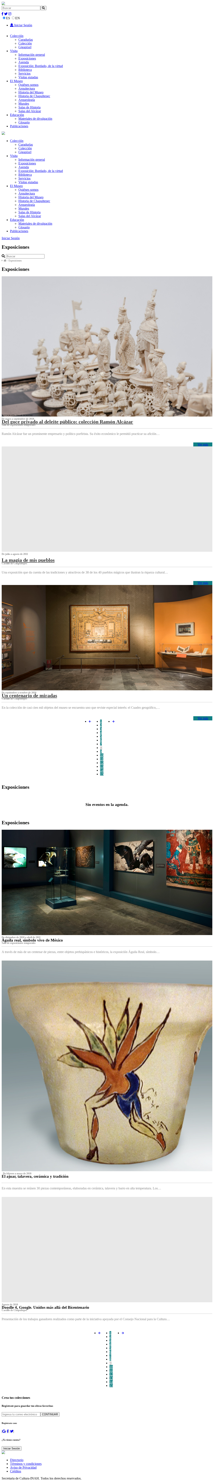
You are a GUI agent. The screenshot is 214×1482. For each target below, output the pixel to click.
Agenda (23, 62)
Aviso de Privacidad (23, 1467)
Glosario (24, 122)
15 (101, 774)
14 (101, 770)
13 (101, 766)
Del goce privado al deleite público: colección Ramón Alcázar (67, 421)
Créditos (15, 1471)
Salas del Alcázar (29, 111)
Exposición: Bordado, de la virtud (40, 66)
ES (8, 18)
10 (101, 755)
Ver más (202, 444)
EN (17, 18)
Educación (17, 115)
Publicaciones (19, 126)
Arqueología (26, 100)
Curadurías (25, 39)
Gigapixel (24, 47)
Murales (23, 103)
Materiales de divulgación (35, 118)
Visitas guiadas (28, 77)
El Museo (16, 81)
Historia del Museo (30, 92)
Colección (16, 36)
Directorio (16, 1460)
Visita (14, 51)
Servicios (24, 73)
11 (101, 759)
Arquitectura (26, 88)
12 (101, 763)
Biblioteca (25, 69)
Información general (31, 54)
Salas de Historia (29, 107)
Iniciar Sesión (22, 25)
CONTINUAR (50, 1414)
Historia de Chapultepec (34, 96)
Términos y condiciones (26, 1463)
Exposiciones (27, 58)
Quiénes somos (28, 85)
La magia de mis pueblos (28, 560)
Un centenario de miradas (29, 695)
